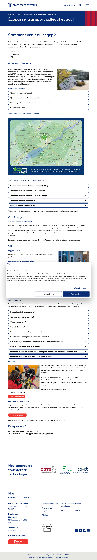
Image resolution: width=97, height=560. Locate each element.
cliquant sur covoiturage (71, 240)
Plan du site (33, 557)
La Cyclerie (79, 365)
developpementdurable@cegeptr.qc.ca (39, 434)
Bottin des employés (17, 535)
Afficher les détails (80, 288)
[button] (48, 93)
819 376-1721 (13, 530)
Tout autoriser (76, 294)
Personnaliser (47, 294)
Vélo (12, 57)
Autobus (14, 52)
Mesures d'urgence (18, 542)
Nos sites (68, 5)
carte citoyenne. (59, 420)
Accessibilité (63, 557)
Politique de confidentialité (48, 557)
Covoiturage (15, 54)
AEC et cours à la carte (70, 510)
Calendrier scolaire (50, 503)
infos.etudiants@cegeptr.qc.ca (27, 431)
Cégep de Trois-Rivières (24, 14)
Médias (45, 515)
